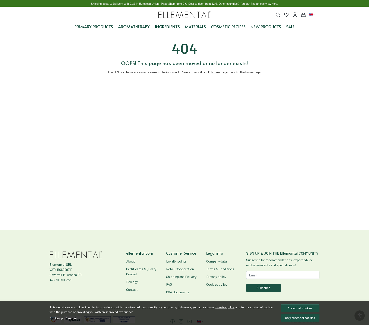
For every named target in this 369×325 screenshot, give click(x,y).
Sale (290, 26)
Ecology (132, 282)
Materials (195, 26)
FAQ (169, 284)
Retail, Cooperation (180, 269)
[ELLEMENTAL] (184, 14)
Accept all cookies (300, 308)
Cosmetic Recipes (228, 26)
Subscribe (263, 288)
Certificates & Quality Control (141, 271)
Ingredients (167, 26)
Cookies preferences (63, 318)
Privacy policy (216, 277)
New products (266, 26)
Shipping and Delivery (181, 277)
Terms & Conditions (220, 269)
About (130, 261)
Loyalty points (176, 261)
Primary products (94, 26)
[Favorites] (286, 14)
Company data (216, 261)
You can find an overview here (258, 3)
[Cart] (303, 14)
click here (213, 72)
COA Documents (177, 292)
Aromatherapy (134, 26)
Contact (132, 289)
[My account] (294, 14)
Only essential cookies (300, 318)
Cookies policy (224, 307)
